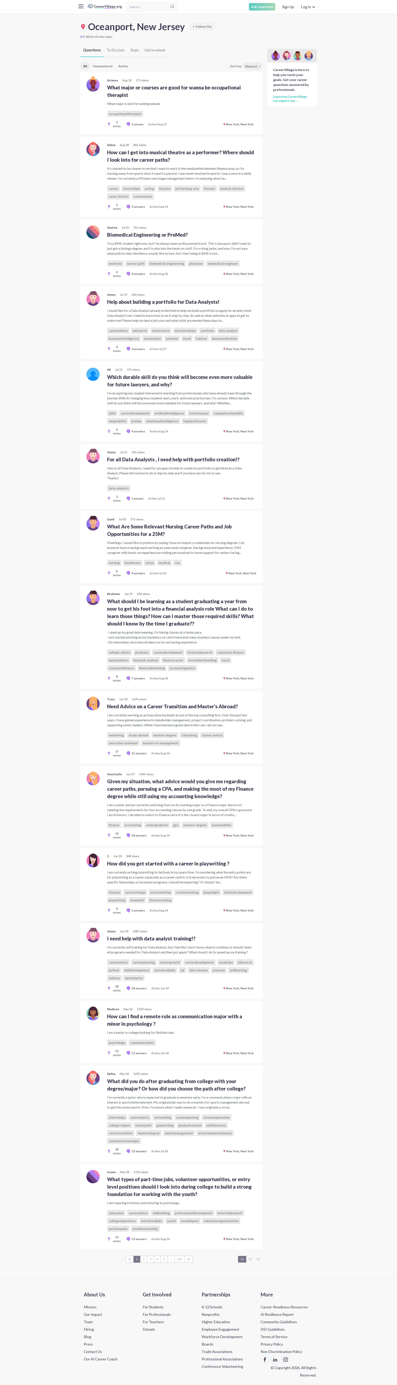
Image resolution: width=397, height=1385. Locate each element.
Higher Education (216, 1322)
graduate (142, 652)
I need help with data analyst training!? (151, 938)
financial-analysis (145, 660)
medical (164, 563)
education (116, 1213)
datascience (161, 330)
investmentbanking (202, 660)
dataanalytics (118, 660)
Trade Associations (217, 1351)
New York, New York (240, 124)
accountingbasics (182, 668)
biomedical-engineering (166, 263)
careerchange (135, 892)
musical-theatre (232, 188)
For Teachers (153, 1322)
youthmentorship (145, 1229)
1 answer (138, 124)
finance (114, 825)
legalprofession (194, 421)
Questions (92, 50)
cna (177, 563)
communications (142, 1042)
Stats (134, 50)
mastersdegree (149, 1133)
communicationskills (228, 413)
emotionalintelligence (162, 421)
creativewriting (187, 892)
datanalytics (134, 978)
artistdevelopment (238, 892)
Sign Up (288, 7)
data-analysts (119, 488)
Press (88, 1344)
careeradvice (118, 330)
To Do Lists (116, 50)
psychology (117, 1042)
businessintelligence (124, 338)
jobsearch (140, 330)
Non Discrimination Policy (281, 1351)
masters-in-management (161, 743)
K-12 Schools (212, 1307)
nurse (150, 563)
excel (187, 338)
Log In (306, 7)
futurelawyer (199, 413)
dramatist (137, 900)
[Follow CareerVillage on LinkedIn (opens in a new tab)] (275, 1359)
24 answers (139, 988)
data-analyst (228, 330)
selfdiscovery (216, 1125)
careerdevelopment (135, 413)
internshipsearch (200, 652)
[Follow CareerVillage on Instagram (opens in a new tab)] (285, 1359)
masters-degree (165, 735)
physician (196, 263)
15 (242, 1259)
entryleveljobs (185, 330)
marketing (116, 735)
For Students (153, 1307)
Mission (90, 1307)
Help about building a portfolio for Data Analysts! (163, 302)
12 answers (139, 1053)
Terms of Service (274, 1336)
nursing (114, 563)
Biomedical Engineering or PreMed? (147, 235)
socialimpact (190, 1221)
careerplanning (144, 962)
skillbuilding (161, 1213)
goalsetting (165, 1125)
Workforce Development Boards (222, 1340)
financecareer (173, 660)
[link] (171, 103)
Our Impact (93, 1314)
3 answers (138, 206)
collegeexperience (122, 1221)
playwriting (117, 900)
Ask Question (262, 7)
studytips (226, 962)
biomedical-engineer (223, 263)
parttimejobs (118, 1229)
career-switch (212, 735)
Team (88, 1322)
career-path (136, 263)
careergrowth (170, 962)
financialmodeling (152, 668)
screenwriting (160, 892)
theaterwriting (160, 900)
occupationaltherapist (125, 114)
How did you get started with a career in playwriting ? (168, 863)
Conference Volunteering (222, 1366)
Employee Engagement (220, 1329)
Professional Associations (222, 1359)
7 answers (138, 678)
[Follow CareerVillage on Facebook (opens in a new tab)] (265, 1359)
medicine (115, 263)
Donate (149, 1329)
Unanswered (102, 66)
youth (171, 1221)
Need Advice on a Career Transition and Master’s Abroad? (172, 706)
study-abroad (138, 735)
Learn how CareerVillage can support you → (290, 98)
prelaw (136, 421)
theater (209, 188)
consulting (189, 735)
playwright (211, 892)
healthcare (133, 563)
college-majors (119, 1125)
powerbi (172, 338)
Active (123, 66)
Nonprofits (211, 1314)
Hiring (89, 1329)
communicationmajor (124, 1141)
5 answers (138, 910)
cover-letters (118, 196)
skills (112, 413)
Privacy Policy (272, 1344)
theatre (164, 188)
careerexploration (216, 1117)
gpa (175, 825)
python (114, 970)
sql (182, 970)
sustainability (221, 825)
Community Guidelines (279, 1322)
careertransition (121, 1133)
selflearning (238, 970)
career (113, 188)
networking (162, 1117)
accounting (132, 825)
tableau (201, 338)
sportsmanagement (179, 1133)
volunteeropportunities (221, 1221)
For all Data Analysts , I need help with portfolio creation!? (173, 459)
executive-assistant (123, 743)
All (85, 66)
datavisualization (224, 338)
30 (250, 1259)
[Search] (172, 6)
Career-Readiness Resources (284, 1307)
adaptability (117, 421)
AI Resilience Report (277, 1314)
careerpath (143, 1125)
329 (179, 1259)
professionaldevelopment (194, 1213)
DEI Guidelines (273, 1329)
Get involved (155, 50)
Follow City (202, 26)
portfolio (207, 330)
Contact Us (93, 1351)
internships (131, 188)
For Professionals (157, 1314)
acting (149, 188)
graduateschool (189, 1125)
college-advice (119, 652)
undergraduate (157, 825)
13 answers (139, 1151)
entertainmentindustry (215, 1133)
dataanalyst (152, 338)
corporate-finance (230, 652)
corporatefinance (121, 668)
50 (258, 1259)
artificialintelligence (169, 413)
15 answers (139, 753)
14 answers (139, 835)
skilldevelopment (136, 970)
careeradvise (142, 196)
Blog (87, 1336)
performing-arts (187, 188)
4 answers (138, 273)
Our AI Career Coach (100, 1359)
